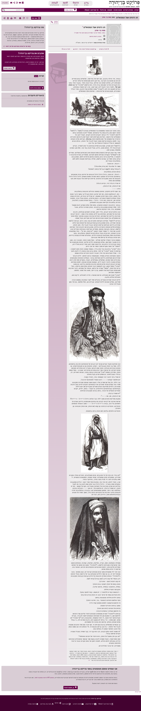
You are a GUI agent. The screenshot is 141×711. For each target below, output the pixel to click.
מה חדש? (103, 10)
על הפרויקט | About (91, 10)
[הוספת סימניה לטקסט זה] (23, 18)
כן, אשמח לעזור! (70, 687)
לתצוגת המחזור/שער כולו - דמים (84, 49)
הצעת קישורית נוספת (35, 104)
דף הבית (136, 14)
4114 (86, 2)
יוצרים (136, 10)
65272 (76, 2)
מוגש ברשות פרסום (95, 36)
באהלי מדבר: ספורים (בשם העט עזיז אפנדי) (106, 14)
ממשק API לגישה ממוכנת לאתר (44, 678)
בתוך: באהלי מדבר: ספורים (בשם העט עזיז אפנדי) (89, 33)
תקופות (109, 10)
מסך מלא (36, 18)
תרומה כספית (70, 10)
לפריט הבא (66, 49)
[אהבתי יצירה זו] (27, 18)
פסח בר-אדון (123, 14)
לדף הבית (138, 692)
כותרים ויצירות (128, 10)
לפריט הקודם (104, 49)
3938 (65, 2)
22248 (55, 2)
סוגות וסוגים (118, 10)
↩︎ (89, 660)
